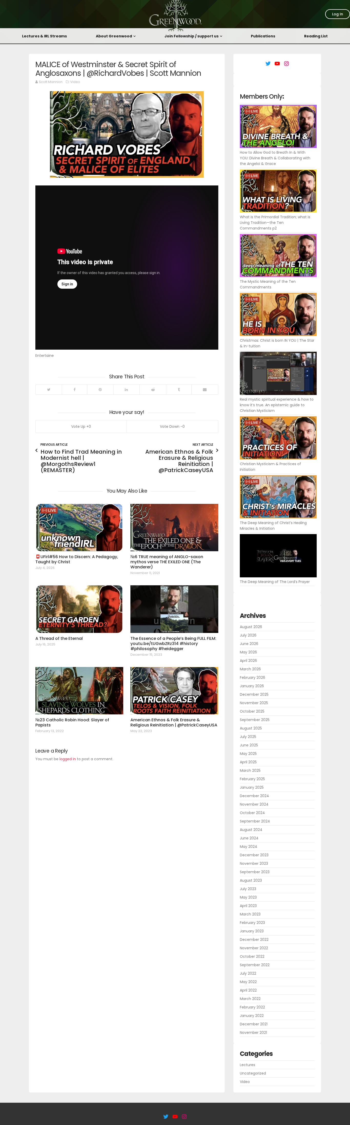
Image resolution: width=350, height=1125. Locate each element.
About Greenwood (114, 36)
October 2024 (252, 812)
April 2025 (248, 762)
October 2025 (252, 711)
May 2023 (248, 897)
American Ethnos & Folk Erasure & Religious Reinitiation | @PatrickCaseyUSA (173, 722)
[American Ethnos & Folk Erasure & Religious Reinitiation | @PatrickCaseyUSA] (174, 690)
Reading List (316, 36)
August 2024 (251, 829)
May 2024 (248, 846)
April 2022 (248, 990)
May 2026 (248, 652)
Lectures (247, 1064)
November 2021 (253, 1032)
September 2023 (255, 871)
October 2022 (252, 956)
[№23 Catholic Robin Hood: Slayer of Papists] (79, 690)
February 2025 (252, 779)
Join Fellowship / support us (191, 36)
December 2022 (254, 939)
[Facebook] (74, 389)
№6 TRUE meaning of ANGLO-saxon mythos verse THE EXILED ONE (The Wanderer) (166, 562)
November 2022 (254, 948)
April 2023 (248, 905)
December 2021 (253, 1024)
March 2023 (250, 914)
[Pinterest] (100, 389)
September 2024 (255, 821)
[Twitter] (49, 389)
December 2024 (254, 795)
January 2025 (252, 787)
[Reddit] (152, 389)
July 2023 (248, 888)
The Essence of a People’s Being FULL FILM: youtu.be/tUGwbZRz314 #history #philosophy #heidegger (173, 644)
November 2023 (254, 863)
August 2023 (251, 880)
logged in (67, 759)
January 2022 (252, 1015)
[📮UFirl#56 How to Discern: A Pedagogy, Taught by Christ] (79, 527)
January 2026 (252, 686)
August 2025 (251, 728)
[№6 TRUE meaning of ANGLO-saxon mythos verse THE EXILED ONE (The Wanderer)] (174, 527)
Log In (337, 14)
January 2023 (252, 931)
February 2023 (252, 922)
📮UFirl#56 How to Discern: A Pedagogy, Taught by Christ (76, 559)
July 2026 (248, 635)
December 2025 (254, 694)
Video (75, 81)
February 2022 (252, 1007)
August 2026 (251, 626)
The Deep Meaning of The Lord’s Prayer (275, 581)
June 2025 (249, 745)
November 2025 (254, 702)
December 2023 (254, 855)
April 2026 (248, 660)
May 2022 (248, 981)
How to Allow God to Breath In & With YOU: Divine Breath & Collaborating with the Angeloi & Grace (275, 158)
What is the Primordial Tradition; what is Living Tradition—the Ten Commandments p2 (275, 222)
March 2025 (250, 770)
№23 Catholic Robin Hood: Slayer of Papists (72, 722)
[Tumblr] (178, 389)
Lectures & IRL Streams (44, 36)
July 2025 (248, 736)
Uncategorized (253, 1073)
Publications (263, 36)
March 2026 (250, 669)
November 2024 (254, 804)
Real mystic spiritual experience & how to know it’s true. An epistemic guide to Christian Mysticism (277, 405)
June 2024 (249, 838)
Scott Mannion (51, 81)
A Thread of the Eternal (59, 638)
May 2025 (248, 753)
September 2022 (255, 964)
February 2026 (252, 677)
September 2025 (255, 719)
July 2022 (248, 973)
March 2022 (250, 998)
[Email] (204, 389)
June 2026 (249, 643)
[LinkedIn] (126, 389)
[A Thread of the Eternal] (79, 609)
